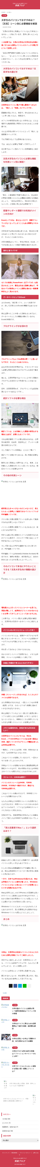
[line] (25, 986)
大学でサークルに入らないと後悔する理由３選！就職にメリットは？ (24, 1068)
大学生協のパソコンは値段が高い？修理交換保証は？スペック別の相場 (24, 1010)
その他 (5, 993)
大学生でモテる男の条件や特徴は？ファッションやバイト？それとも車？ (24, 1053)
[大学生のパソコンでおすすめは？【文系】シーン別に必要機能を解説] (20, 986)
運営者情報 (14, 1152)
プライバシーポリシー (25, 1152)
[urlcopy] (29, 986)
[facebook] (15, 986)
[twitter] (11, 986)
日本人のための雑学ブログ (20, 1158)
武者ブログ (20, 5)
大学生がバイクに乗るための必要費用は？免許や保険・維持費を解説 (24, 1026)
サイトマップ (5, 1152)
